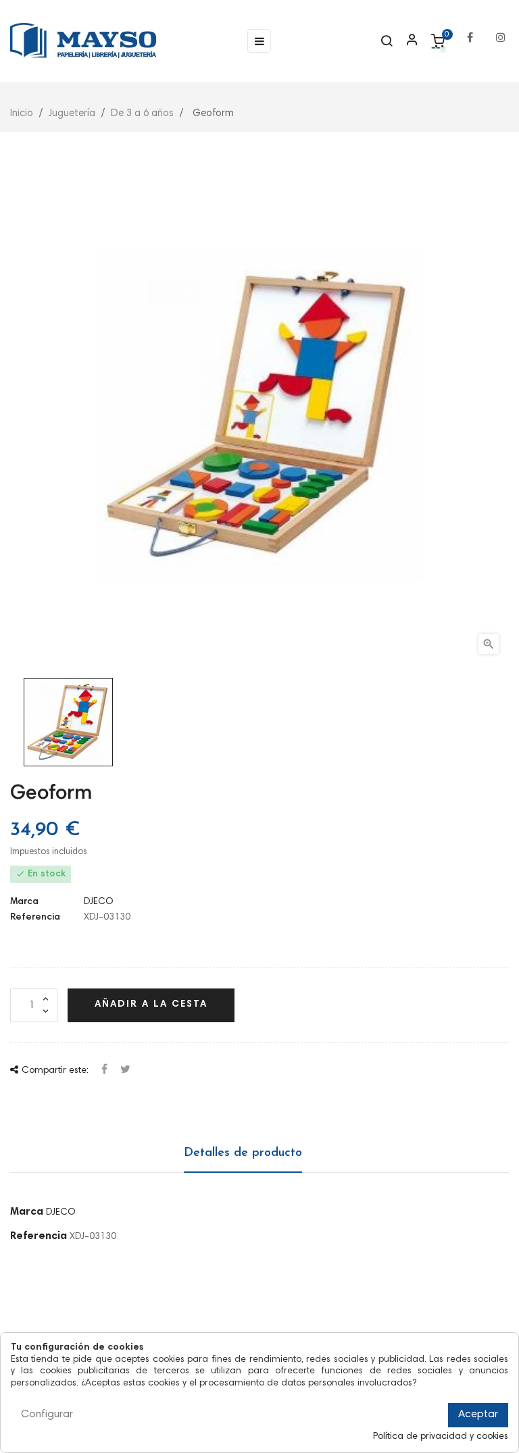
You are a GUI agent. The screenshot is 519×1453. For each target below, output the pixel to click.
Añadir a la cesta (151, 1004)
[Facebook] (470, 31)
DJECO (99, 902)
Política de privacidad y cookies (440, 1437)
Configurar (47, 1414)
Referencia (35, 917)
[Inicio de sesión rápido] (406, 41)
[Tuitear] (125, 1070)
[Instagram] (501, 31)
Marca (24, 902)
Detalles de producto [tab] (243, 1153)
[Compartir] (104, 1070)
